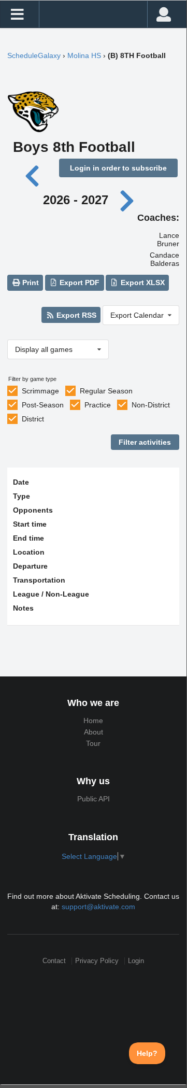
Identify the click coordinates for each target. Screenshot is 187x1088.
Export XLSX (142, 282)
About (93, 732)
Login (136, 960)
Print (29, 282)
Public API (93, 799)
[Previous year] (33, 175)
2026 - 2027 (75, 200)
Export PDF (78, 282)
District (33, 419)
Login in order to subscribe (118, 168)
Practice (97, 405)
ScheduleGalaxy (34, 55)
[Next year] (127, 200)
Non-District (151, 405)
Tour (93, 743)
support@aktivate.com (98, 906)
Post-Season (43, 405)
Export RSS (75, 315)
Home (93, 720)
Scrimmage (40, 391)
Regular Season (106, 391)
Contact (54, 960)
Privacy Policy (97, 960)
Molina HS (84, 55)
